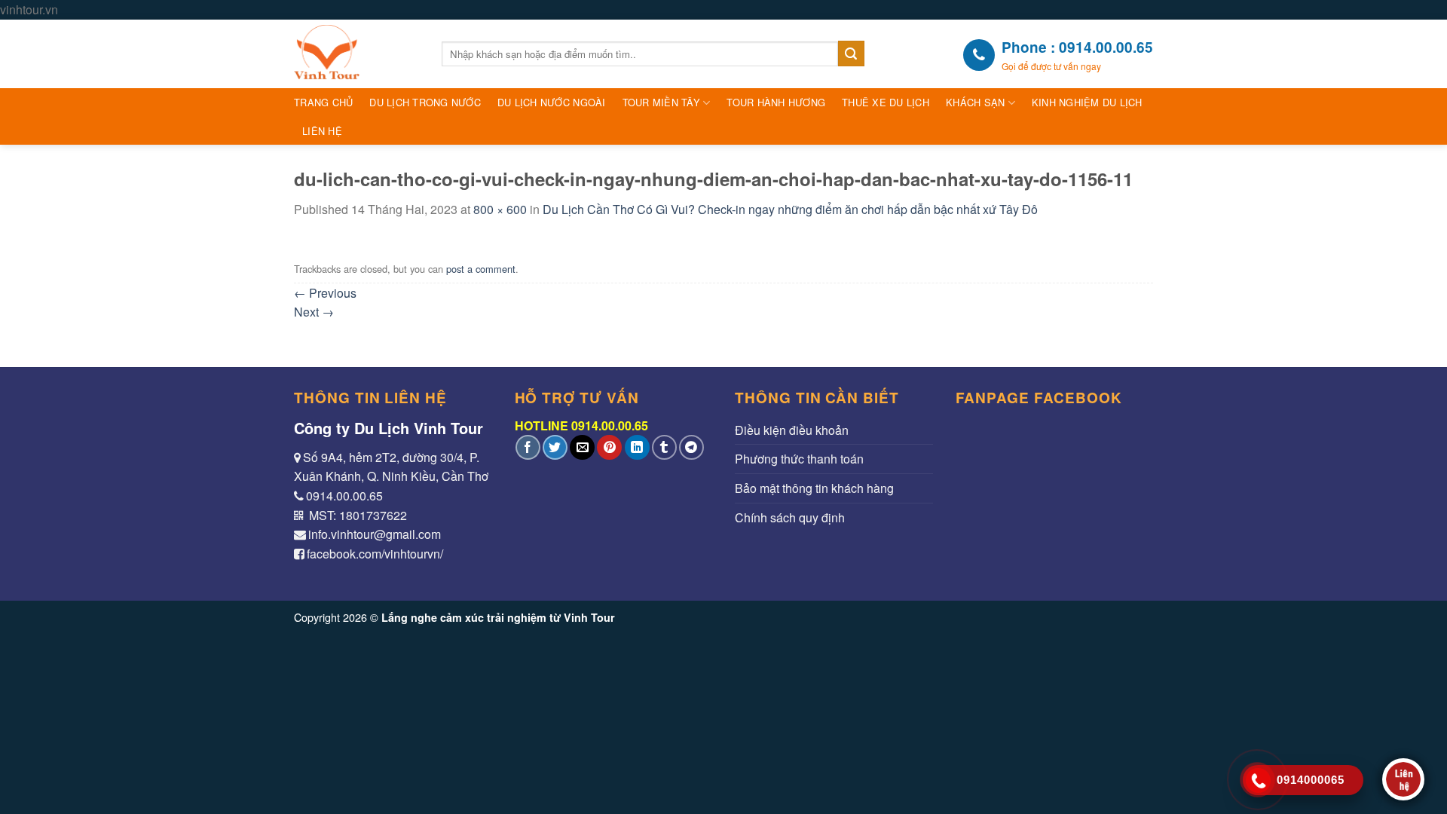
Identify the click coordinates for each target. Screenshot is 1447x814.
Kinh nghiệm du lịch (1087, 102)
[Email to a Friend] (582, 447)
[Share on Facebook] (527, 447)
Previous (325, 292)
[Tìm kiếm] (851, 53)
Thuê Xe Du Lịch (885, 102)
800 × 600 (500, 209)
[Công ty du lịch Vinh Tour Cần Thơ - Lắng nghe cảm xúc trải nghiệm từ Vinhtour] (356, 54)
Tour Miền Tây (661, 102)
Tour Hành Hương (776, 102)
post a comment (480, 269)
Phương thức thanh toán (799, 458)
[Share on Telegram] (691, 447)
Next (314, 311)
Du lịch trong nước (425, 102)
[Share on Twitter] (555, 447)
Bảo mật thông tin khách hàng (814, 488)
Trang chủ (323, 102)
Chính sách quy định (790, 517)
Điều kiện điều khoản (792, 430)
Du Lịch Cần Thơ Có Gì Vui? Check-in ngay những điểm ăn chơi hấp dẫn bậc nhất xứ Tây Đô (790, 209)
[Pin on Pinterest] (609, 447)
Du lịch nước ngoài (551, 102)
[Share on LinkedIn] (637, 447)
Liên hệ (322, 131)
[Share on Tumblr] (664, 447)
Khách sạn (975, 102)
